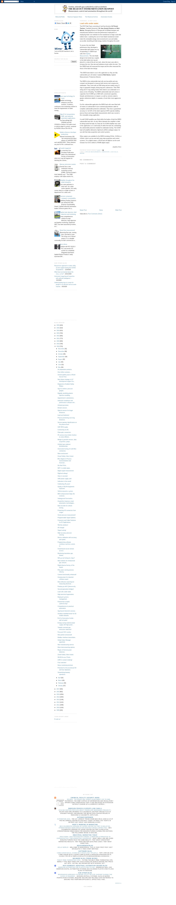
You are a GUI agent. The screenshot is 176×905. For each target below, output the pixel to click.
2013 (58, 699)
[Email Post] (102, 150)
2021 (58, 338)
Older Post (118, 210)
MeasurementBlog (85, 845)
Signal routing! (62, 530)
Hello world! (63, 847)
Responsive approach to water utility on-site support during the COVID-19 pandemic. (65, 267)
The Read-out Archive (91, 17)
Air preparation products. (65, 369)
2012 (58, 702)
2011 (58, 705)
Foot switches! (62, 662)
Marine (82, 153)
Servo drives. (64, 244)
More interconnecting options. (66, 647)
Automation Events (106, 17)
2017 (58, 689)
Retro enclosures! (63, 453)
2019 (58, 343)
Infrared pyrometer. (63, 405)
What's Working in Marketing (85, 824)
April (59, 677)
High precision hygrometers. (66, 594)
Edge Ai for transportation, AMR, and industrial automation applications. (68, 116)
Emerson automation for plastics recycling (76, 867)
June (59, 364)
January (60, 685)
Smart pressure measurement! (67, 515)
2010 (58, 707)
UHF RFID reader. (63, 427)
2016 (58, 691)
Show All (118, 883)
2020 (58, 341)
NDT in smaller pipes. (64, 468)
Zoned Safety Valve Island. (66, 456)
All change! (61, 527)
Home (101, 210)
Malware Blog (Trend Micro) (85, 858)
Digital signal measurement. (66, 470)
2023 (58, 333)
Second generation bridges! (66, 589)
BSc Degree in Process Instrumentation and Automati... (65, 461)
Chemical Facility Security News (85, 797)
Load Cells (114, 151)
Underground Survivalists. (65, 498)
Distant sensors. (62, 408)
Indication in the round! (64, 481)
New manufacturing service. (66, 644)
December (61, 348)
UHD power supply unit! (65, 478)
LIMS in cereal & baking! (65, 660)
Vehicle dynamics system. (65, 491)
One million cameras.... (64, 372)
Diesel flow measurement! (67, 230)
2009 (58, 710)
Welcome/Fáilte (60, 17)
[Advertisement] (64, 77)
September (61, 356)
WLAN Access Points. (64, 657)
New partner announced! (65, 635)
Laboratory (105, 151)
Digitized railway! (63, 473)
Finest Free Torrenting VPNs (69, 860)
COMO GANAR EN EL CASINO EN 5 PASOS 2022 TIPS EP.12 (77, 853)
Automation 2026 (64, 819)
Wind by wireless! (63, 525)
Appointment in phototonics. (66, 398)
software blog (85, 851)
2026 (58, 325)
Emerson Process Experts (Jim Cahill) (85, 808)
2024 (58, 330)
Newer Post (83, 210)
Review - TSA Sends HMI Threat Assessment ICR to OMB (89, 799)
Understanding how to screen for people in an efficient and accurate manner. (65, 284)
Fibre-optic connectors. (64, 432)
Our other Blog (85, 873)
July (59, 362)
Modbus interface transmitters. (67, 637)
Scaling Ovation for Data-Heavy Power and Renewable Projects (85, 810)
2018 (58, 346)
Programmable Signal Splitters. (67, 517)
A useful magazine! (65, 148)
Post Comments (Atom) (95, 214)
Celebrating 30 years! (64, 484)
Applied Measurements (93, 151)
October (60, 354)
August (60, 359)
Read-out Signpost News (75, 17)
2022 (58, 336)
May (59, 367)
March (60, 680)
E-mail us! (57, 719)
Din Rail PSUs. (62, 465)
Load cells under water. (64, 591)
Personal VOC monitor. (64, 632)
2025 (58, 328)
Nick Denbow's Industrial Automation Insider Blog (85, 865)
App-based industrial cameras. (67, 611)
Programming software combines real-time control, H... (66, 544)
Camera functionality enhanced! (67, 574)
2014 (58, 697)
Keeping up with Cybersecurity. (67, 586)
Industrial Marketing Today (85, 835)
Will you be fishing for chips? (66, 558)
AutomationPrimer (85, 817)
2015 (58, 694)
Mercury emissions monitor (68, 164)
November (61, 351)
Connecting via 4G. (63, 429)
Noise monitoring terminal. (65, 665)
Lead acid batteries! (63, 415)
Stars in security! (63, 476)
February (61, 683)
